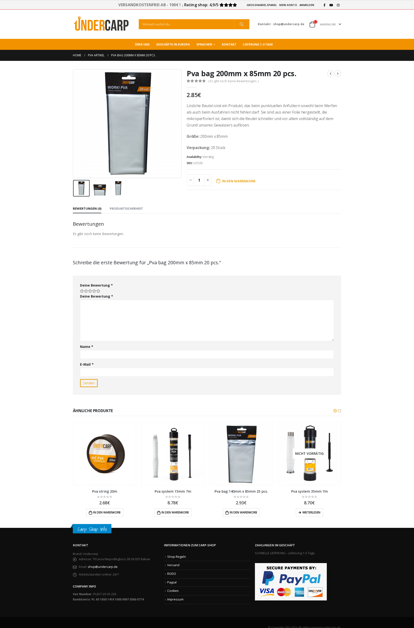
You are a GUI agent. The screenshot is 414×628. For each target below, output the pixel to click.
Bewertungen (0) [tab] (87, 208)
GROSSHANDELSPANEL (262, 5)
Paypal (172, 582)
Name (86, 346)
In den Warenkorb (238, 181)
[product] (104, 453)
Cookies (173, 591)
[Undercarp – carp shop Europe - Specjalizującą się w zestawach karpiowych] (101, 24)
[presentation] (74, 123)
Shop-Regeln (176, 557)
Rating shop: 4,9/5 (201, 4)
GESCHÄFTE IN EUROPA (173, 44)
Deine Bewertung (96, 285)
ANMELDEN (306, 5)
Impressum (175, 599)
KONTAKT (229, 44)
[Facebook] (324, 5)
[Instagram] (338, 5)
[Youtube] (331, 5)
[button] (335, 411)
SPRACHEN (204, 44)
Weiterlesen (243, 512)
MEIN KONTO (288, 5)
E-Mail (87, 364)
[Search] (241, 24)
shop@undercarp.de (103, 567)
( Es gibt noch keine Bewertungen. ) (233, 81)
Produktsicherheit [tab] (126, 208)
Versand (173, 565)
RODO (171, 574)
